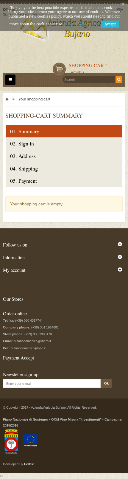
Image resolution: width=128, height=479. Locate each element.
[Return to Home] (7, 99)
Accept (110, 24)
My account (14, 270)
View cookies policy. (81, 24)
